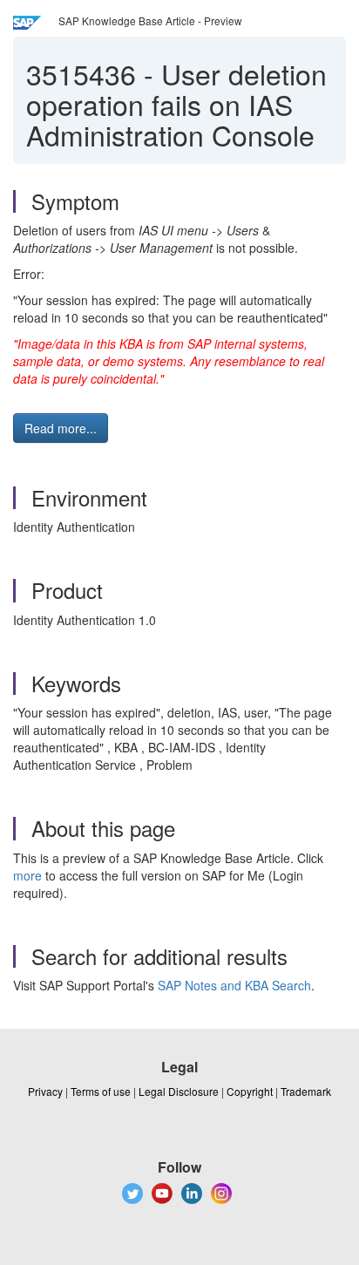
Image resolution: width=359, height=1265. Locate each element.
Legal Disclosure (179, 1091)
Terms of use (101, 1091)
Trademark (306, 1091)
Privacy (45, 1091)
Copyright (250, 1091)
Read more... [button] (60, 428)
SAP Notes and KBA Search (234, 985)
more (27, 875)
